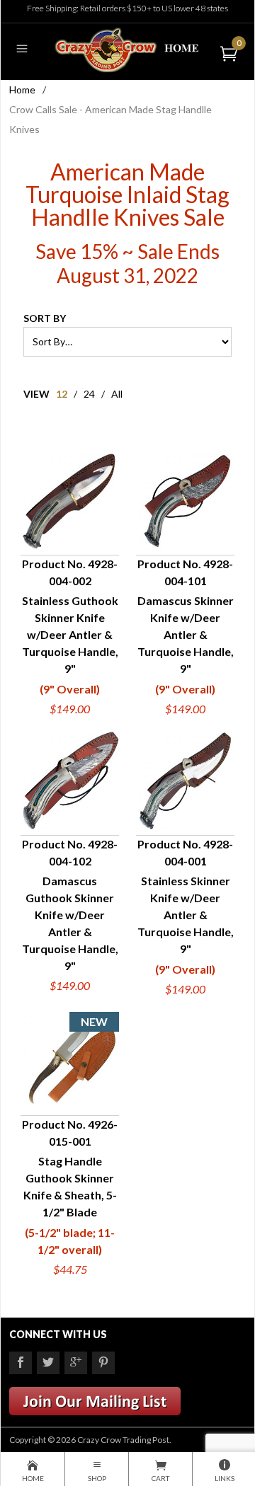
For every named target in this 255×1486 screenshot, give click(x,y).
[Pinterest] (103, 1363)
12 (61, 394)
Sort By (44, 318)
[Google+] (75, 1363)
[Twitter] (48, 1363)
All (117, 394)
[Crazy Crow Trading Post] (127, 48)
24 (89, 394)
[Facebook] (20, 1363)
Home (22, 89)
